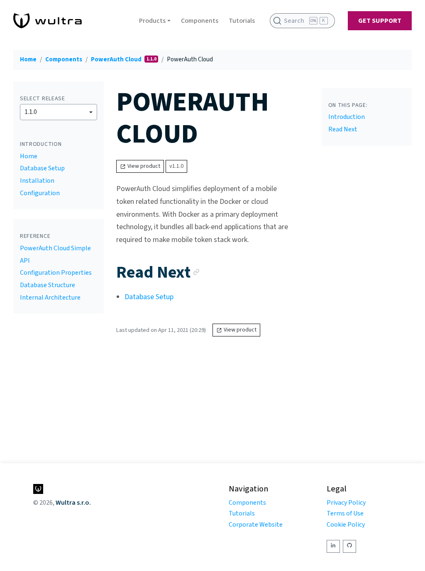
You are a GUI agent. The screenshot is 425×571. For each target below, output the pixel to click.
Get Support (379, 20)
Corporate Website (256, 524)
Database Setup (42, 168)
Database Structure (47, 285)
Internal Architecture (50, 297)
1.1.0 (30, 111)
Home (28, 59)
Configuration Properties (56, 272)
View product (143, 166)
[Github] (349, 546)
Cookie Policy (346, 524)
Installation (37, 180)
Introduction (346, 116)
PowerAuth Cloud (117, 59)
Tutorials (242, 20)
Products (152, 20)
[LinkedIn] (333, 546)
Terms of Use (345, 513)
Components (199, 20)
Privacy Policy (346, 502)
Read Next (342, 129)
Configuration (40, 193)
